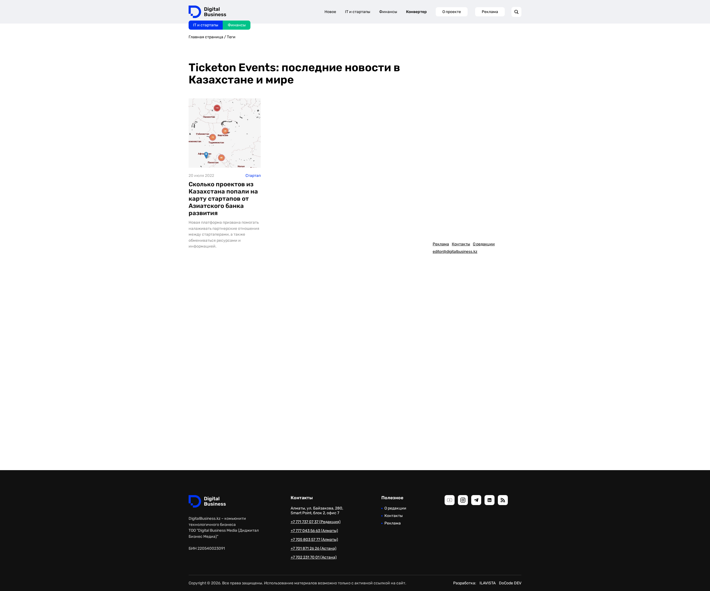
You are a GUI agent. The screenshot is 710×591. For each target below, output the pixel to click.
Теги (231, 37)
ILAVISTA (488, 583)
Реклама (490, 11)
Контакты (461, 244)
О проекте (451, 11)
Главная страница (206, 37)
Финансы (237, 25)
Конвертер (416, 11)
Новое (330, 11)
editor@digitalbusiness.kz (455, 251)
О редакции (484, 244)
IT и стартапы (205, 25)
